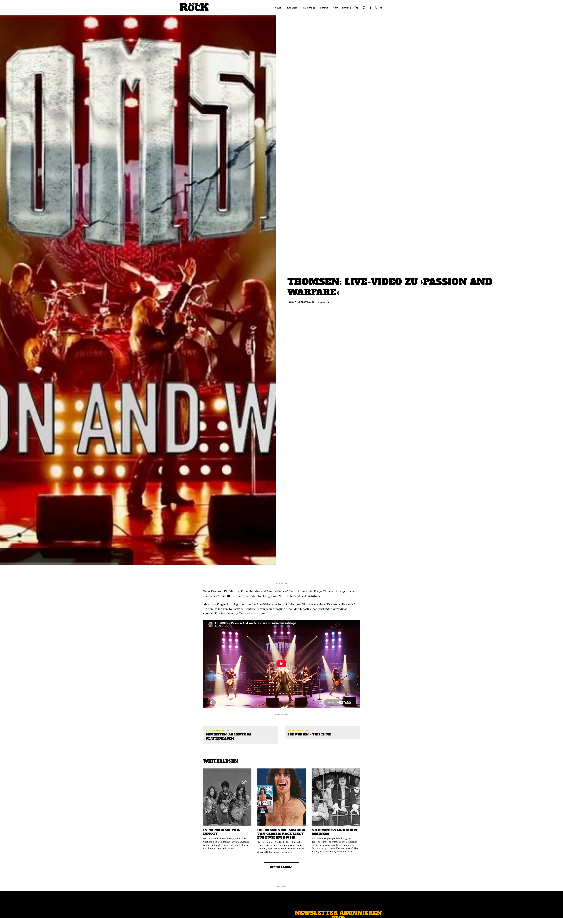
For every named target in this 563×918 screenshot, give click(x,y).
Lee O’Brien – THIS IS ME (309, 734)
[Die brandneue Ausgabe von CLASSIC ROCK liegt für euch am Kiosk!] (281, 797)
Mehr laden (281, 867)
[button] (364, 8)
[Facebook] (370, 8)
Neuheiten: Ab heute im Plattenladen (228, 736)
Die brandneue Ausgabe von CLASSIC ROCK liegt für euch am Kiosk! (281, 834)
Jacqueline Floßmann (301, 302)
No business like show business (334, 832)
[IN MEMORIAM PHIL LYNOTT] (227, 797)
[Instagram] (375, 8)
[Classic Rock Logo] (194, 7)
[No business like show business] (336, 797)
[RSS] (381, 8)
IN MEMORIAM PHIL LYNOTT (221, 832)
